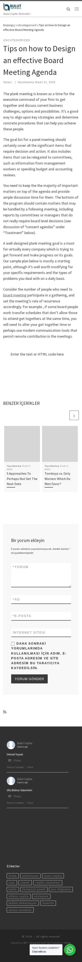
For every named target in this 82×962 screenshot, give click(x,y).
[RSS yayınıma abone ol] (5, 712)
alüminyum (30, 875)
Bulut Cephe (24, 743)
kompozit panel (33, 889)
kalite (13, 889)
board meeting (14, 295)
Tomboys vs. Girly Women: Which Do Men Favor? (57, 478)
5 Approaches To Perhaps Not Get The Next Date (22, 478)
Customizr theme (61, 942)
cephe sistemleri (47, 882)
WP (25, 942)
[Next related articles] (74, 415)
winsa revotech (20, 910)
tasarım (48, 903)
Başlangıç (9, 25)
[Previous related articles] (64, 415)
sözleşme (41, 896)
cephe (25, 882)
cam (12, 882)
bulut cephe (53, 875)
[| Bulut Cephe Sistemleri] (12, 6)
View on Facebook (15, 767)
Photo (17, 760)
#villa (13, 875)
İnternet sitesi (29, 632)
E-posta (22, 616)
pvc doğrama (61, 889)
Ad (16, 599)
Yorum (21, 567)
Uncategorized (26, 25)
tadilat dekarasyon (23, 903)
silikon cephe (19, 896)
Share (30, 767)
